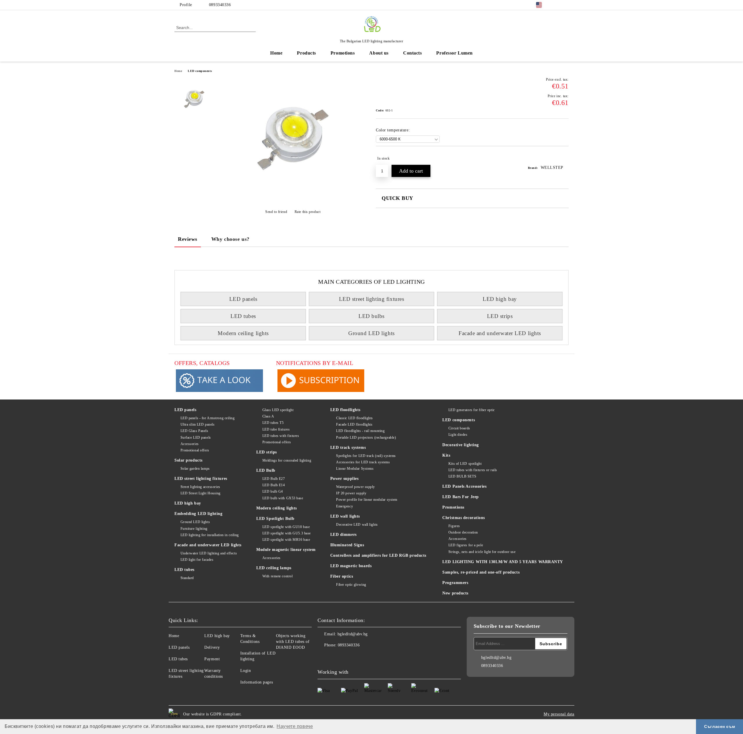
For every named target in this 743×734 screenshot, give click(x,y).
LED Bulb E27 (273, 479)
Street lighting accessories (200, 487)
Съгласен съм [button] (719, 726)
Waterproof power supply (355, 487)
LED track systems (348, 447)
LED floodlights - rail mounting (360, 431)
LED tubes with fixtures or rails (472, 470)
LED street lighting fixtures (371, 299)
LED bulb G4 (272, 491)
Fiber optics (341, 576)
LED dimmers (343, 534)
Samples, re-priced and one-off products (481, 572)
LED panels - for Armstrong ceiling (208, 418)
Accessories (190, 444)
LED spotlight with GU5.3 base (286, 533)
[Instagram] (565, 5)
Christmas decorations (463, 518)
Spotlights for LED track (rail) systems (366, 456)
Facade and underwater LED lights (500, 333)
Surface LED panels (196, 437)
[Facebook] (556, 5)
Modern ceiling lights (243, 333)
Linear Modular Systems (355, 469)
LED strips (500, 316)
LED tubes (243, 316)
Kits (446, 455)
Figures (454, 526)
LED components (200, 71)
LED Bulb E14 (273, 485)
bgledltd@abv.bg (353, 634)
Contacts (412, 52)
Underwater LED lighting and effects (209, 553)
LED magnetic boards (351, 566)
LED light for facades (197, 560)
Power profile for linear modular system (366, 500)
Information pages (256, 682)
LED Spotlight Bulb (275, 518)
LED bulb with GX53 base (282, 498)
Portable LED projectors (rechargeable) (366, 437)
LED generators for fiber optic (471, 410)
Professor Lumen (454, 52)
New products (455, 593)
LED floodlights (345, 410)
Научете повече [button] (295, 726)
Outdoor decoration (463, 532)
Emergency (344, 506)
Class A (268, 416)
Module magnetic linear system (285, 549)
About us (378, 52)
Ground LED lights (371, 333)
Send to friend (276, 212)
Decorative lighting (460, 445)
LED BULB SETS (462, 476)
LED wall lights (345, 516)
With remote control (277, 576)
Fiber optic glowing (351, 585)
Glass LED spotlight (277, 410)
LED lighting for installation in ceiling (210, 535)
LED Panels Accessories (464, 486)
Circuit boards (459, 428)
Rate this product (307, 212)
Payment (212, 659)
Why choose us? (230, 239)
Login (245, 670)
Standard (187, 578)
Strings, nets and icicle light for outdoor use (481, 552)
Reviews (187, 239)
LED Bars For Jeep (460, 497)
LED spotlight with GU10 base (286, 527)
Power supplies (344, 478)
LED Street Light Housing (201, 493)
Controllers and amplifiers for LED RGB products (378, 555)
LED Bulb (265, 470)
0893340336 (220, 5)
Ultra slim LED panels (197, 424)
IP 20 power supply (351, 493)
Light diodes (457, 435)
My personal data (559, 714)
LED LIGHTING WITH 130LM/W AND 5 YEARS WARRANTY (502, 562)
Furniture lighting (194, 529)
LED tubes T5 (273, 423)
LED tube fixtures (276, 429)
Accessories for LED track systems (363, 462)
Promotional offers (195, 450)
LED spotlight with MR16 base (286, 540)
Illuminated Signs (347, 545)
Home (276, 52)
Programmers (455, 583)
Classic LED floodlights (354, 418)
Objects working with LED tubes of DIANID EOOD (293, 642)
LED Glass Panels (194, 431)
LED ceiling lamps (273, 568)
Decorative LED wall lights (357, 525)
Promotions (343, 52)
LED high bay (500, 299)
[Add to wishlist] (564, 158)
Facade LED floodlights (354, 424)
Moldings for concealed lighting (286, 460)
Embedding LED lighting (198, 513)
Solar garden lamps (195, 469)
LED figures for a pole (465, 545)
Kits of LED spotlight (464, 464)
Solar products (188, 460)
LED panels (243, 299)
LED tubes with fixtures (280, 436)
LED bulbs (371, 316)
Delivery (212, 647)
